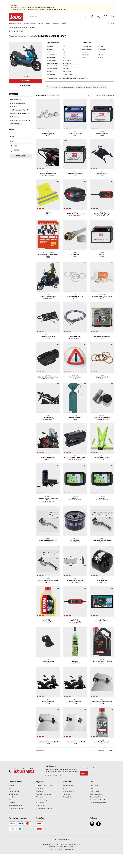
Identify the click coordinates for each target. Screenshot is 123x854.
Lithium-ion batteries (102, 133)
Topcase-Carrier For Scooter (48, 173)
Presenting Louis (68, 785)
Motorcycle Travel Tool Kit (48, 336)
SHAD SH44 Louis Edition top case (75, 214)
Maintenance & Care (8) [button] (17, 103)
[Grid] (88, 95)
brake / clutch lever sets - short (47, 540)
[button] (85, 16)
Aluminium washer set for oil (75, 296)
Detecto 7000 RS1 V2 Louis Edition (48, 377)
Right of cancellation (96, 794)
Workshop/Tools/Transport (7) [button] (20, 120)
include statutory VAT (53, 844)
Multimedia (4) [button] (15, 117)
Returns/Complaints (15, 806)
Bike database (13, 794)
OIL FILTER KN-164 (102, 580)
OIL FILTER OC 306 (75, 540)
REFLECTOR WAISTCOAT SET (102, 457)
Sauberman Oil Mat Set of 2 (102, 336)
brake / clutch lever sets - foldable (102, 540)
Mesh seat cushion (102, 173)
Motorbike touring (41, 800)
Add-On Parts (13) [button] (16, 124)
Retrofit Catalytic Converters (102, 417)
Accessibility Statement (97, 800)
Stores (65, 788)
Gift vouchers (13, 800)
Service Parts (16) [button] (16, 100)
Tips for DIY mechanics (43, 794)
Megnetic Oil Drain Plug (48, 133)
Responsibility (67, 797)
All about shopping (69, 791)
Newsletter (12, 797)
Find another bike (24, 85)
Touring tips (39, 788)
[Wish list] (105, 16)
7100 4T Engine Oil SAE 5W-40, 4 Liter (102, 661)
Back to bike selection (17, 31)
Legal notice (94, 785)
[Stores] (92, 16)
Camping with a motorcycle (44, 808)
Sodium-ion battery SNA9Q (75, 173)
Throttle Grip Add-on (48, 661)
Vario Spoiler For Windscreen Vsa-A (102, 701)
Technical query (14, 791)
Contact (11, 785)
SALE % (16, 150)
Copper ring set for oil (102, 377)
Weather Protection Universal (48, 296)
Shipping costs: (52, 846)
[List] (92, 95)
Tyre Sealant (74, 661)
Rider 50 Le (75, 498)
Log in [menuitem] (112, 23)
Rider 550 (102, 498)
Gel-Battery (102, 254)
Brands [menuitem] (48, 23)
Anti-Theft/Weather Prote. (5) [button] (19, 110)
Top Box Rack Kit (48, 417)
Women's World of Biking (44, 785)
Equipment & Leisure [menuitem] (30, 23)
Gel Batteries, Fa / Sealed (75, 133)
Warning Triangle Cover (75, 377)
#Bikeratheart (40, 797)
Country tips (39, 791)
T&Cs (91, 788)
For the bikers (40, 806)
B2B (10, 788)
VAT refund (66, 794)
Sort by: (98, 95)
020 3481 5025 (24, 772)
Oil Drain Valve (75, 254)
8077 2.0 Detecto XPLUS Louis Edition (75, 457)
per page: (52, 95)
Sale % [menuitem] (41, 23)
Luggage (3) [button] (14, 106)
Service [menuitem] (64, 23)
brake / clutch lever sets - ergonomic (48, 580)
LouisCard (12, 803)
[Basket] (112, 16)
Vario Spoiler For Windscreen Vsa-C (48, 742)
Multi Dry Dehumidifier (75, 417)
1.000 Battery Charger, (75, 621)
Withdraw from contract (16, 808)
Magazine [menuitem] (56, 23)
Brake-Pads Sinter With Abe (75, 580)
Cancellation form (95, 797)
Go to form (103, 87)
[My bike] (98, 16)
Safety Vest (48, 214)
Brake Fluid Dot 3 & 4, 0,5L (102, 742)
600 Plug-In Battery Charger (102, 214)
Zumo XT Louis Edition (102, 621)
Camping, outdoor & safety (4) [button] (19, 113)
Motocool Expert (48, 621)
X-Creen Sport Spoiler (48, 701)
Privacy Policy (94, 791)
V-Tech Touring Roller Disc (48, 457)
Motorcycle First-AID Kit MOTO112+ (102, 296)
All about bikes (40, 803)
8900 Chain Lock (75, 336)
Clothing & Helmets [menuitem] (15, 23)
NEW (15, 145)
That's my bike (25, 81)
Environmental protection (98, 803)
